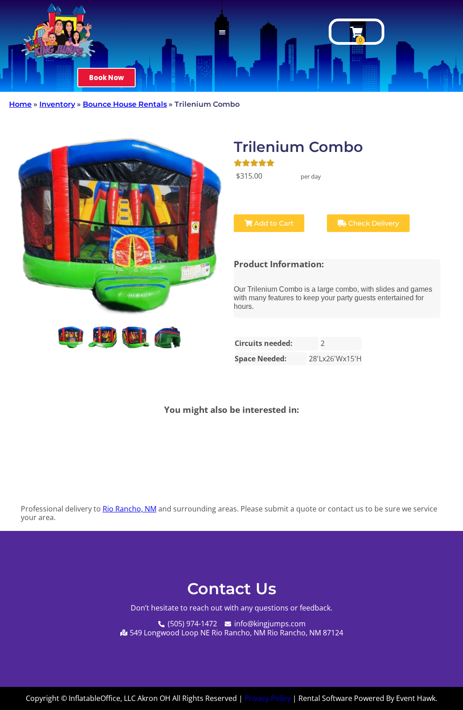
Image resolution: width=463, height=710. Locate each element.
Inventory (57, 104)
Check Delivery (372, 223)
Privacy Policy (268, 698)
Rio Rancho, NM (129, 509)
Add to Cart (272, 223)
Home (20, 104)
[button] (222, 32)
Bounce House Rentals (125, 104)
